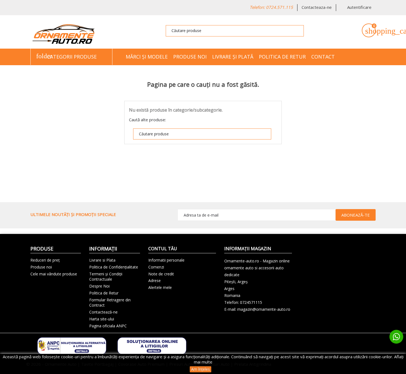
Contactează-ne (103, 312)
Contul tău (162, 249)
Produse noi (190, 56)
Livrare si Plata (102, 260)
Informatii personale (166, 260)
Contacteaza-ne (317, 7)
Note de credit (161, 273)
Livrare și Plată (232, 56)
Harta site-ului (101, 319)
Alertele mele (160, 287)
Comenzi (156, 267)
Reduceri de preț (45, 260)
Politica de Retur (282, 56)
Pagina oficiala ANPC (108, 325)
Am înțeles (200, 369)
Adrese (154, 280)
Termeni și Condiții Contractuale (105, 276)
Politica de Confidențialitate (113, 267)
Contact (323, 56)
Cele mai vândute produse (53, 273)
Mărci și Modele (147, 56)
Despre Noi (99, 286)
